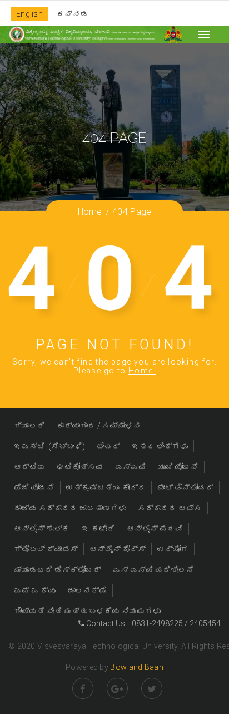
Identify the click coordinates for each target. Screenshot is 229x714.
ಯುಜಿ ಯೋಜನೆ (178, 466)
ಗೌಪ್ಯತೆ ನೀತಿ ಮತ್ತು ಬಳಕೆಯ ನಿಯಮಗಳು (87, 611)
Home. (142, 370)
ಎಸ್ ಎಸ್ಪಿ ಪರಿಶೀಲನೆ (153, 569)
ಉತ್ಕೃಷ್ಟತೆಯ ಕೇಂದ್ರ (106, 487)
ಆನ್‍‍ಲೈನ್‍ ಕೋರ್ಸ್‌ (117, 549)
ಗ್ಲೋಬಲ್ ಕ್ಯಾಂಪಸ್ (46, 549)
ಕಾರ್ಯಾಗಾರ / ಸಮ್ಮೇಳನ (99, 425)
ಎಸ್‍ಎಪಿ (130, 466)
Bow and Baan (136, 667)
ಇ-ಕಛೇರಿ (98, 528)
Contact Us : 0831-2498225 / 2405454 (152, 623)
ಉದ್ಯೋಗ (172, 549)
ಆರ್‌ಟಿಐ (29, 466)
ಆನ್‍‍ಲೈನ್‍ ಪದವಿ (155, 528)
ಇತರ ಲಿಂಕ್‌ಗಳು (160, 446)
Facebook (82, 688)
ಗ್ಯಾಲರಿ (29, 425)
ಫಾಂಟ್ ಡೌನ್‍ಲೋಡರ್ (185, 487)
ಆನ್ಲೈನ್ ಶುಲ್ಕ (42, 528)
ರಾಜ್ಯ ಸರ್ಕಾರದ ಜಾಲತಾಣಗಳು (70, 508)
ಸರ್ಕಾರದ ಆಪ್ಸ (170, 508)
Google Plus (117, 688)
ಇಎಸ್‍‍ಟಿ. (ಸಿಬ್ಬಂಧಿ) (49, 446)
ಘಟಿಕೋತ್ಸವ (80, 466)
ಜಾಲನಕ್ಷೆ (87, 590)
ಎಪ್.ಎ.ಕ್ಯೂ (35, 590)
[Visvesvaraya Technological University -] (82, 34)
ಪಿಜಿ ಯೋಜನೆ (34, 487)
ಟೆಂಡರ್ (108, 446)
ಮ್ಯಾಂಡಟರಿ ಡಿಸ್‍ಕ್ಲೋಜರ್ (57, 569)
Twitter (151, 688)
